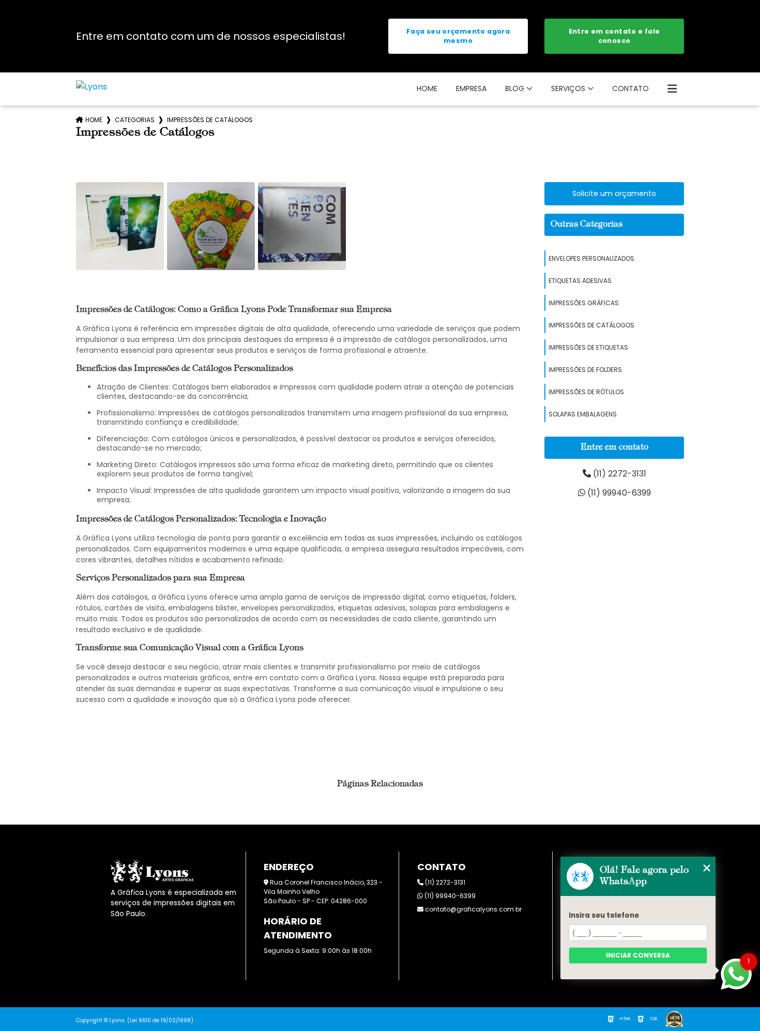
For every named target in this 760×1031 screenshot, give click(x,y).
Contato (630, 88)
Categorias (135, 119)
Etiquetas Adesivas (580, 280)
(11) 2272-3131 (618, 474)
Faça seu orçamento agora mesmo (458, 36)
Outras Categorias (586, 224)
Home (427, 88)
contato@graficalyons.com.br (472, 909)
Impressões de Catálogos (591, 325)
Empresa (471, 88)
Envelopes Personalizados (591, 258)
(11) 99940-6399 (618, 493)
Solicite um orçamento (614, 193)
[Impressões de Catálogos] (120, 226)
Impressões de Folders (585, 369)
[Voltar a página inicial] (91, 86)
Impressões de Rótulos (586, 391)
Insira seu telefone (604, 915)
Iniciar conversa (638, 955)
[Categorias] (672, 89)
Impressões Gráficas (584, 302)
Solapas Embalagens (583, 414)
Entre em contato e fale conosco (614, 36)
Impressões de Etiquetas (588, 347)
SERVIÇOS (568, 88)
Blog (514, 88)
